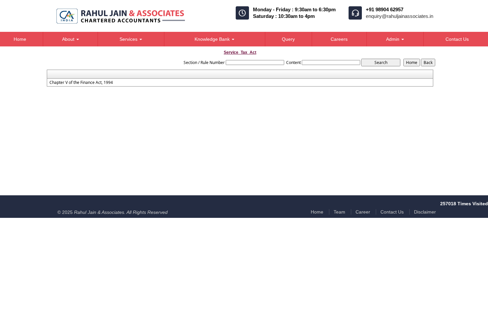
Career (363, 212)
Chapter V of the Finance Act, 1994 (81, 82)
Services (129, 39)
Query (288, 39)
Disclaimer (425, 212)
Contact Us (392, 212)
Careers (339, 39)
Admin (393, 39)
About (69, 39)
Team (339, 212)
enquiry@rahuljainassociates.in (399, 16)
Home (317, 212)
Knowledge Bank (213, 39)
